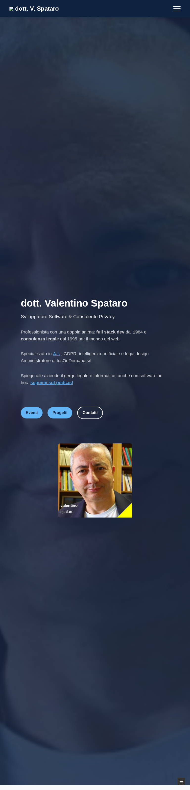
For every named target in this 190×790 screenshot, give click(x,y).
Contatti (90, 413)
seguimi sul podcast (51, 382)
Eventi (32, 413)
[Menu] (181, 781)
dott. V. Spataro (36, 8)
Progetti (59, 413)
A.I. (56, 353)
